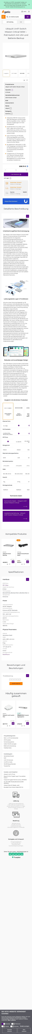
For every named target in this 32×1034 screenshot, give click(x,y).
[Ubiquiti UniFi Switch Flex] (8, 707)
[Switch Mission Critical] (8, 408)
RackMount (6, 655)
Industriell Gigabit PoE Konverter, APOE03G (15, 780)
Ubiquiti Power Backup (6, 553)
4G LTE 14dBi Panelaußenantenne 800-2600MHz (14, 783)
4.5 (18, 713)
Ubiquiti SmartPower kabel (22, 553)
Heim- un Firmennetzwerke (11, 738)
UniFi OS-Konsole (8, 760)
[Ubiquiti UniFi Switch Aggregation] (23, 707)
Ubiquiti (7, 108)
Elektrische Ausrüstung (10, 746)
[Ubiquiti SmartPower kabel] (23, 545)
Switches (7, 113)
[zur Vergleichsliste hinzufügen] (24, 80)
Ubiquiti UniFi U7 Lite (9, 775)
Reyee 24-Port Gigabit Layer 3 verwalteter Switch (15, 777)
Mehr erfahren (12, 1020)
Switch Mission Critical (8, 414)
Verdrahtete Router (9, 756)
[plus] (26, 169)
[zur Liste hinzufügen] (27, 80)
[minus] (5, 169)
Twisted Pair (7, 766)
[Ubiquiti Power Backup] (8, 545)
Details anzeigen (24, 1026)
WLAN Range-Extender (10, 764)
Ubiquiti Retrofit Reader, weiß (11, 786)
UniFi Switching (10, 22)
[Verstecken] (27, 216)
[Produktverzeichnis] (3, 17)
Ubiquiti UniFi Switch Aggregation (22, 715)
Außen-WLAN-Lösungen (10, 744)
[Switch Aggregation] (19, 408)
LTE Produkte (7, 740)
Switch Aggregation (19, 414)
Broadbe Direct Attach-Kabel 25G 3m (13, 788)
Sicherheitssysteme (9, 742)
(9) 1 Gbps (5, 585)
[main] (6, 12)
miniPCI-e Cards (8, 762)
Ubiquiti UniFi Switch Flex (8, 715)
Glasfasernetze (7, 748)
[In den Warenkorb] (13, 563)
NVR (5, 758)
